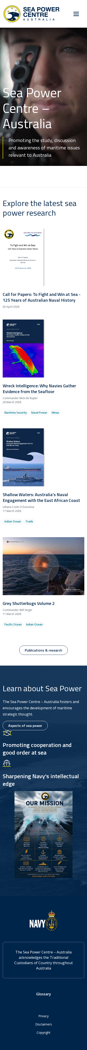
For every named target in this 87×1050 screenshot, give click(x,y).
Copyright (43, 1032)
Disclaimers (43, 1024)
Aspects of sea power (25, 725)
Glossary (43, 994)
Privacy (43, 1016)
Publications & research (43, 650)
